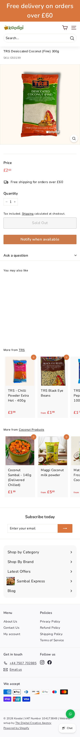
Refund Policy (50, 628)
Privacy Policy (50, 621)
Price (7, 162)
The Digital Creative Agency (33, 723)
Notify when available (40, 239)
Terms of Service (52, 640)
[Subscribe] (65, 528)
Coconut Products (31, 429)
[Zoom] (74, 138)
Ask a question (15, 255)
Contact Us (11, 628)
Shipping (28, 214)
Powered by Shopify (16, 728)
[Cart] (65, 28)
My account (11, 634)
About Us (10, 621)
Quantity (10, 193)
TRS (22, 350)
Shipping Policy (51, 634)
